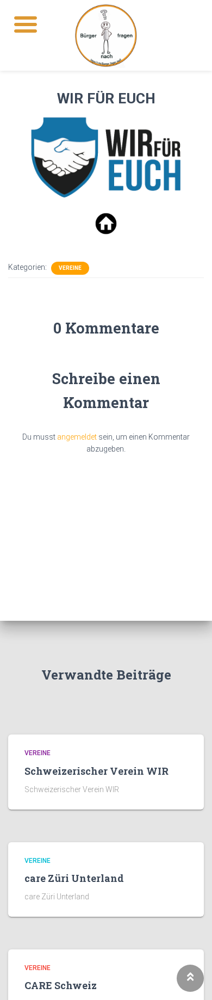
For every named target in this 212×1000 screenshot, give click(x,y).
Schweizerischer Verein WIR (96, 770)
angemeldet (77, 437)
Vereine (70, 268)
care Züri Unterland (74, 878)
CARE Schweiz (60, 985)
